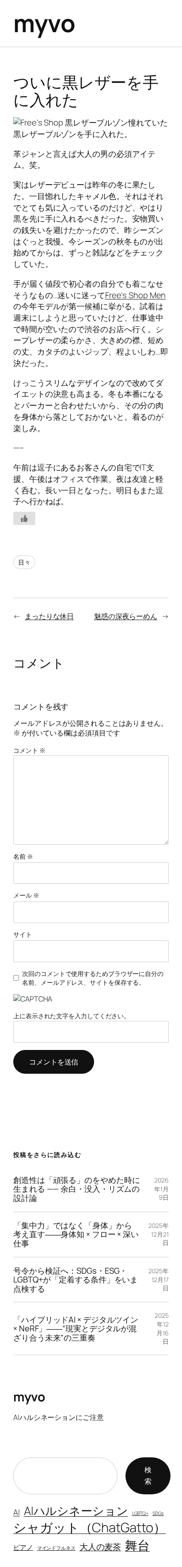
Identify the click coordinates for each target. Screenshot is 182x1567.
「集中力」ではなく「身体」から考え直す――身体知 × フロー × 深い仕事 (76, 1234)
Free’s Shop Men (135, 295)
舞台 (137, 1545)
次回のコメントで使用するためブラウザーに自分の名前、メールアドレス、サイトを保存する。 (92, 978)
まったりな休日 (49, 616)
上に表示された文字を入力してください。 (71, 1016)
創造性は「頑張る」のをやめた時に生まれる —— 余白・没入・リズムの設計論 (76, 1189)
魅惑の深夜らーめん (125, 616)
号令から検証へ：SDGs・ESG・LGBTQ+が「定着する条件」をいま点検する (75, 1280)
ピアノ (23, 1547)
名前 (23, 856)
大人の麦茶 (100, 1546)
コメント (29, 750)
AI (16, 1512)
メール (26, 895)
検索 (148, 1475)
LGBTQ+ (140, 1513)
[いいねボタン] (24, 518)
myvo (44, 23)
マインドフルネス (56, 1548)
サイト (22, 934)
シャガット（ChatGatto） (89, 1527)
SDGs (158, 1513)
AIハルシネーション (76, 1511)
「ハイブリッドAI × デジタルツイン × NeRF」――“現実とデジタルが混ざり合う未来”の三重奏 (75, 1328)
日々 (24, 562)
